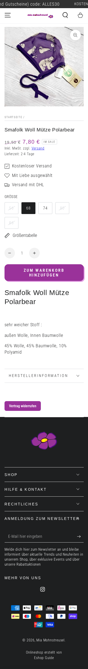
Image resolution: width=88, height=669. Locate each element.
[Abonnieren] (80, 536)
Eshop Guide (44, 658)
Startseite (13, 117)
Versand (38, 148)
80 (62, 208)
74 (45, 208)
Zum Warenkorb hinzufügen (44, 272)
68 (28, 208)
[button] (65, 15)
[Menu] (7, 15)
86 (11, 222)
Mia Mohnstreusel (50, 640)
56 (11, 208)
